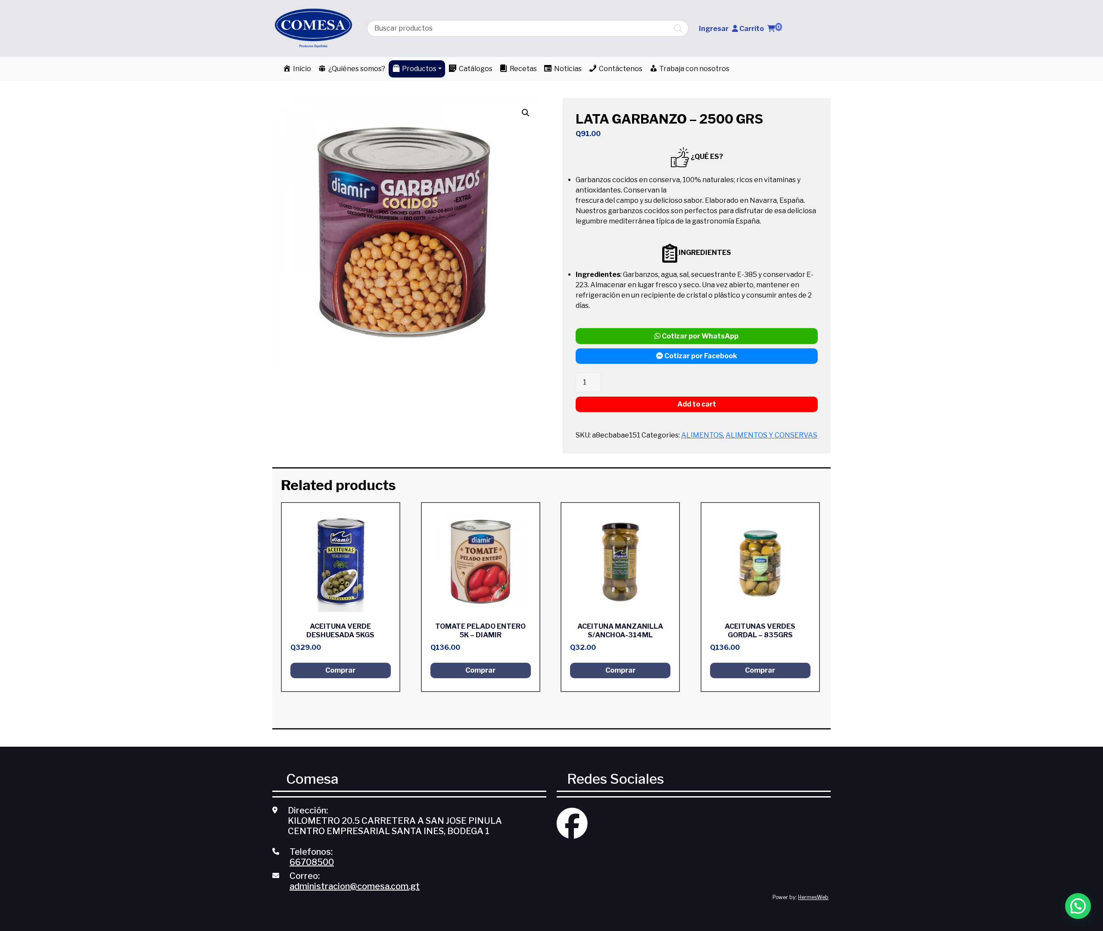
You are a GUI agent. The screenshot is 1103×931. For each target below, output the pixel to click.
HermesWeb (813, 897)
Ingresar (714, 29)
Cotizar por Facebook (700, 356)
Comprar (340, 670)
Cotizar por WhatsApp (699, 336)
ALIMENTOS (702, 435)
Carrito (760, 29)
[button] (1078, 906)
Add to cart (696, 404)
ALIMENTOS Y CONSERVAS (771, 435)
